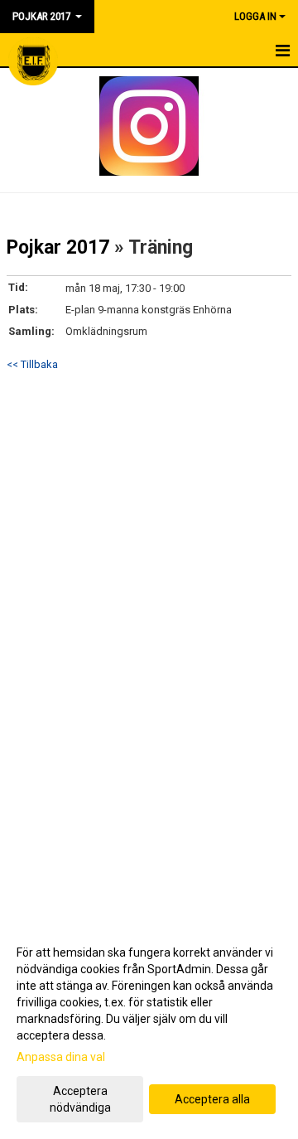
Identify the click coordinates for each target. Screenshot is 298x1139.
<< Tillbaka (32, 364)
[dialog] (149, 1029)
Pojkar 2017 (58, 247)
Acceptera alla (212, 1099)
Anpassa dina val (61, 1057)
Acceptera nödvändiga (80, 1099)
